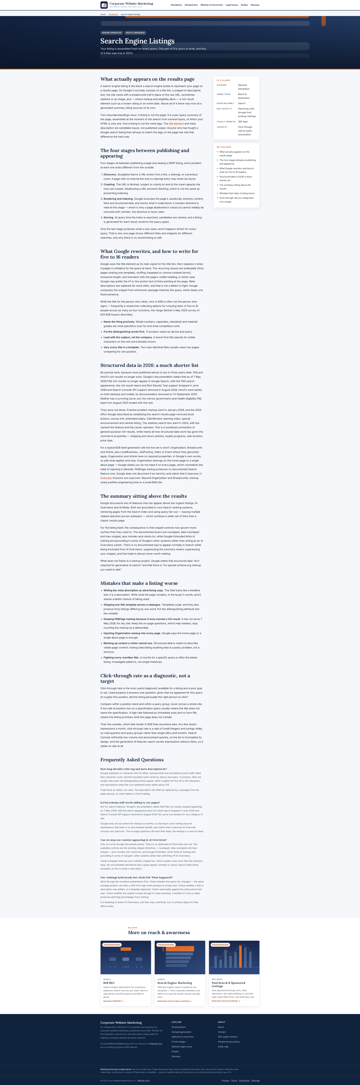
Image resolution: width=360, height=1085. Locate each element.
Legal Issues (232, 5)
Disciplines (176, 5)
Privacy (225, 1080)
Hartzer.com (156, 1043)
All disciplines (179, 1027)
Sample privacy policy (229, 1041)
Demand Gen (191, 5)
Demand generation (181, 1032)
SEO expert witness (228, 1036)
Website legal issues (182, 1046)
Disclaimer (244, 1080)
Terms (234, 1080)
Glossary (255, 5)
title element (176, 123)
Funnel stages (179, 1041)
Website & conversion (183, 1036)
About (221, 1027)
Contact (222, 1032)
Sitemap (255, 1080)
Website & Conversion (212, 5)
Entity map (223, 1046)
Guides (244, 5)
